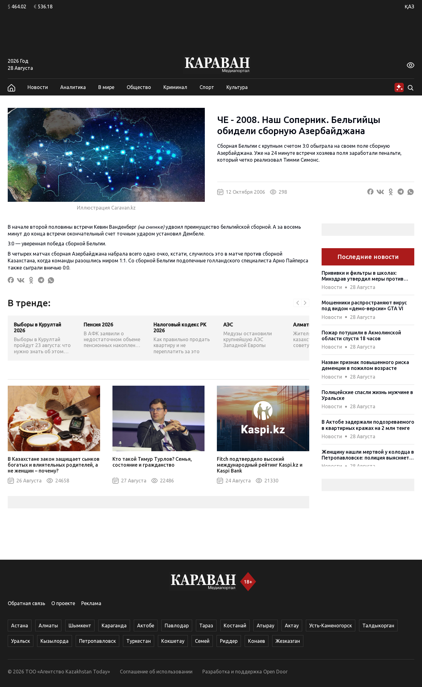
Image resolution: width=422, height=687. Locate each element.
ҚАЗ (409, 6)
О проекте (63, 603)
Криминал (175, 87)
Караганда (114, 625)
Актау (292, 625)
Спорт (207, 87)
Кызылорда (54, 641)
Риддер (229, 641)
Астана (19, 625)
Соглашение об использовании (156, 671)
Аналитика (73, 87)
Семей (202, 641)
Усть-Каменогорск (330, 625)
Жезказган (288, 641)
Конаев (256, 641)
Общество (139, 87)
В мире (106, 87)
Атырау (265, 625)
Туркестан (138, 641)
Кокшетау (172, 641)
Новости (37, 87)
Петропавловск (97, 641)
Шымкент (80, 625)
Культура (237, 87)
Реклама (91, 603)
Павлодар (177, 625)
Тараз (206, 625)
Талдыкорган (378, 625)
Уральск (20, 641)
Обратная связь (26, 603)
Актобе (145, 625)
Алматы (48, 625)
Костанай (235, 625)
